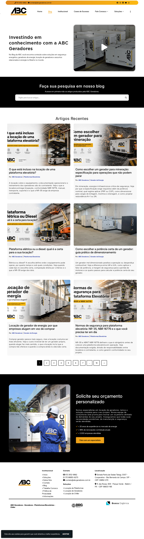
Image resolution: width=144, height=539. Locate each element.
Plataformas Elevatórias (32, 177)
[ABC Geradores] (24, 483)
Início (45, 475)
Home (39, 11)
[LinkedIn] (123, 3)
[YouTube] (126, 3)
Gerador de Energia (97, 180)
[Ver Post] (38, 145)
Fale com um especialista (90, 440)
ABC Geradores (17, 177)
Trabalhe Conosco (50, 488)
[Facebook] (117, 3)
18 (96, 363)
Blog (50, 11)
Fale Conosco (100, 11)
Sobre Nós (47, 480)
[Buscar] (125, 97)
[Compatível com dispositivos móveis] (126, 507)
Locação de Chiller (71, 493)
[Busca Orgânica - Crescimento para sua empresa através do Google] (117, 503)
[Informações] (130, 11)
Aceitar (65, 534)
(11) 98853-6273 (71, 477)
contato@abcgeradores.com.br (41, 3)
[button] (104, 48)
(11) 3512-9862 (22, 3)
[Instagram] (120, 3)
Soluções (118, 11)
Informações (48, 496)
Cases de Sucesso (81, 11)
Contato (46, 483)
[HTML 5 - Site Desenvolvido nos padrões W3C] (112, 507)
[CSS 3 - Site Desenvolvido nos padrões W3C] (119, 507)
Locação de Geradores (73, 491)
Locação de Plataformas (73, 488)
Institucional (63, 11)
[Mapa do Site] (106, 507)
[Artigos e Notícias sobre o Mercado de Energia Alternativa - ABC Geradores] (19, 11)
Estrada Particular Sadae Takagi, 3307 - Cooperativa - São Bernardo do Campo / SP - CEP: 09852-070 (112, 477)
